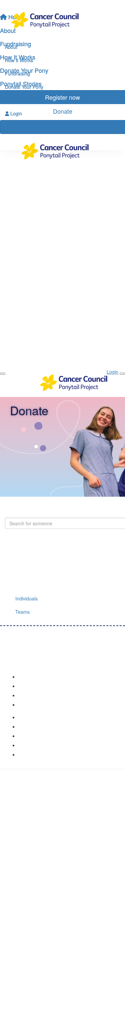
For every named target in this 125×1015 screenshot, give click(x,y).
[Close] (122, 374)
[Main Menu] (2, 374)
